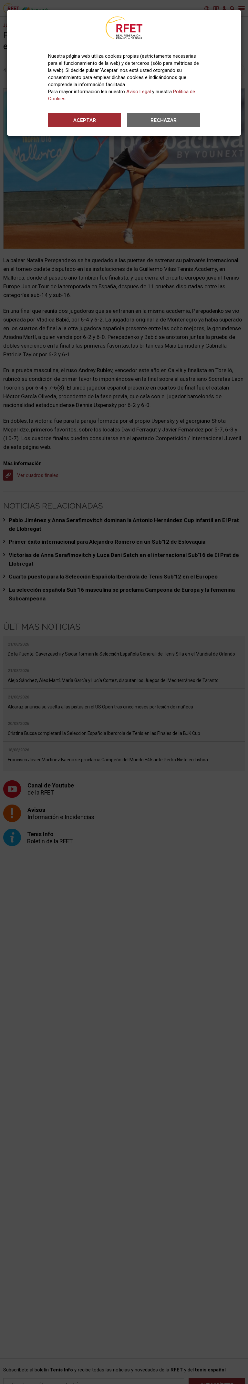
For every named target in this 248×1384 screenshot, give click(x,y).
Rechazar (163, 120)
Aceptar (84, 120)
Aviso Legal (138, 91)
